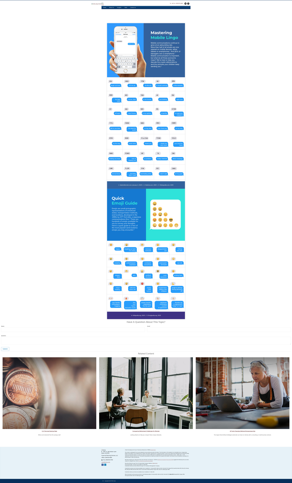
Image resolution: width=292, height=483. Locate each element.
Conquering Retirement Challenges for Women (146, 431)
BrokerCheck (153, 449)
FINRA (153, 463)
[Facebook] (188, 3)
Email (148, 326)
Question (3, 335)
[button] (96, 4)
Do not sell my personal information (145, 461)
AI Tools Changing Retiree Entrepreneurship (242, 431)
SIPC (156, 463)
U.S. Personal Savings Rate (49, 431)
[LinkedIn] (185, 3)
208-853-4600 (177, 3)
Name (2, 326)
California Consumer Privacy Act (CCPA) (165, 459)
